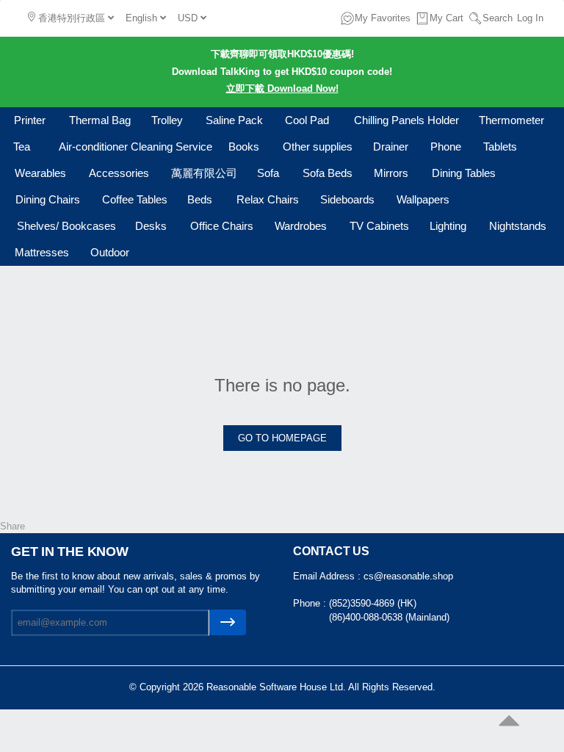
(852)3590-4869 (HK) (372, 603)
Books (243, 146)
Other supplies (317, 146)
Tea (21, 146)
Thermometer (511, 120)
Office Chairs (221, 226)
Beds (199, 199)
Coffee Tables (134, 199)
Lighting (448, 226)
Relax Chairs (267, 199)
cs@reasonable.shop (408, 576)
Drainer (390, 146)
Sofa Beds (327, 173)
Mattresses (42, 252)
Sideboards (347, 199)
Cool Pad (307, 120)
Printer (30, 120)
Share (12, 526)
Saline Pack (234, 120)
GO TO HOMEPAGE (282, 438)
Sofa (268, 173)
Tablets (500, 146)
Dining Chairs (47, 199)
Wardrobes (301, 226)
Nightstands (517, 226)
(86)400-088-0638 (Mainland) (389, 617)
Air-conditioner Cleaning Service (135, 146)
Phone (445, 146)
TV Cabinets (379, 226)
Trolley (167, 120)
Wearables (40, 173)
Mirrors (391, 173)
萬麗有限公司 (204, 173)
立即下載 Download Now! (282, 88)
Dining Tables (464, 173)
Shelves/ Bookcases (66, 226)
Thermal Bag (100, 120)
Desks (151, 226)
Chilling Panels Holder (406, 120)
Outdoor (109, 252)
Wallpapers (423, 199)
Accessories (119, 173)
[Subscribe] (227, 622)
